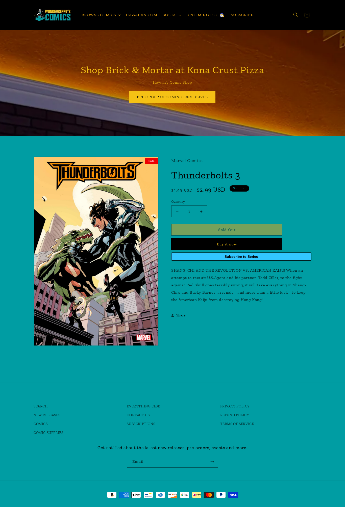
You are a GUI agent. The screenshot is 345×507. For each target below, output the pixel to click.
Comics (41, 424)
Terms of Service (237, 424)
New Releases (47, 415)
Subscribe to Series (241, 257)
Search (41, 406)
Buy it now (227, 244)
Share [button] (181, 315)
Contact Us (138, 415)
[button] (101, 15)
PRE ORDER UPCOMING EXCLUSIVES (172, 97)
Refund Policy (234, 415)
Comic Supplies (48, 432)
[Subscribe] (212, 462)
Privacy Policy (235, 406)
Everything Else (143, 406)
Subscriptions (141, 424)
